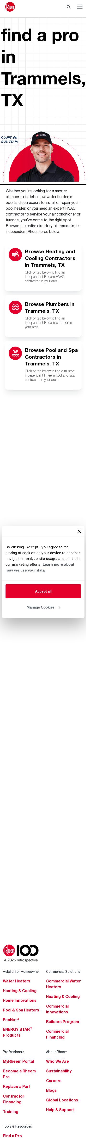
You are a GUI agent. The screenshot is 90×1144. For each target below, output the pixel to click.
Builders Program (62, 1021)
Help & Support (60, 1109)
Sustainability (59, 1071)
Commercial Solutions (63, 971)
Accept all (43, 591)
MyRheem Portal (18, 1061)
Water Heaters (16, 981)
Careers (53, 1080)
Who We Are (57, 1061)
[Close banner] (79, 531)
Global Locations (62, 1100)
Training (10, 1111)
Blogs (51, 1090)
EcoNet (11, 1019)
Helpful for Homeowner (21, 971)
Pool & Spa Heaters (21, 1010)
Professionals (13, 1052)
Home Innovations (19, 1000)
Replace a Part (16, 1086)
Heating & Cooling (19, 990)
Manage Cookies (40, 607)
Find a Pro (12, 1135)
